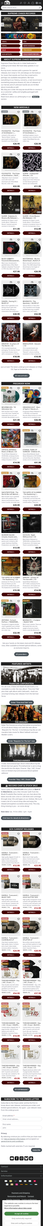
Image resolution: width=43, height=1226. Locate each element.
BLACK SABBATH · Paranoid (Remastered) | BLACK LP (10, 260)
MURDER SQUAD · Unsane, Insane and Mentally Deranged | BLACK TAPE (9, 536)
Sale (4, 50)
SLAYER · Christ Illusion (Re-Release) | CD (31, 217)
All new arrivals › (21, 376)
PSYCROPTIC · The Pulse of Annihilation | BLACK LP (11, 174)
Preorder (27, 50)
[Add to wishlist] (18, 112)
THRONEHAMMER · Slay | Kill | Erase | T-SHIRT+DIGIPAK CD (32, 981)
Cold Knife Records (31, 54)
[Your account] (29, 3)
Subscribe (36, 1150)
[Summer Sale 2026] (21, 36)
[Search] (39, 8)
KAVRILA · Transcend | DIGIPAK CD (10, 854)
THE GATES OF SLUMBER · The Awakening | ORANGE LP (32, 493)
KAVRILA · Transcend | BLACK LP (31, 854)
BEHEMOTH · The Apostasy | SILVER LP (31, 302)
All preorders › (21, 654)
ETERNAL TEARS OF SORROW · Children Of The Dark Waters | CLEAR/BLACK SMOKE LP (32, 451)
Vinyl (4, 42)
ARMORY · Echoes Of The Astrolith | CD (30, 578)
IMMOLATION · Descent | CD (32, 345)
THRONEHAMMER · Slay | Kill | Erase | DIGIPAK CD (10, 1024)
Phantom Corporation (21, 683)
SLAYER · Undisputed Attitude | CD (30, 174)
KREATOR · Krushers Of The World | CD (10, 345)
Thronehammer (21, 760)
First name (7, 1124)
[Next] (40, 25)
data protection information (14, 1139)
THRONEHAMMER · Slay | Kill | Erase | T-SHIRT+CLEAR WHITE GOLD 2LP (10, 981)
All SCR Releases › (21, 1089)
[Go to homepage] (7, 2)
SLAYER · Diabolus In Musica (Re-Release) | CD (10, 217)
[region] (21, 24)
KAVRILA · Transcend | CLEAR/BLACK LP (10, 939)
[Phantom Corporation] (21, 674)
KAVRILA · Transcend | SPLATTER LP (31, 939)
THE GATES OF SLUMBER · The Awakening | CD (11, 578)
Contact (31, 1196)
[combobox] (19, 8)
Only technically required (21, 1218)
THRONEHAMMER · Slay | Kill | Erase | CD (32, 1066)
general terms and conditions (12, 1141)
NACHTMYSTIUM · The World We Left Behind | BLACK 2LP (10, 493)
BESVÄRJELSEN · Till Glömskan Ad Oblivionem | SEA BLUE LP (10, 408)
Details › (11, 148)
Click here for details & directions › (16, 818)
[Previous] (2, 25)
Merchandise (29, 46)
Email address (8, 1116)
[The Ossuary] (21, 712)
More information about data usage (18, 1208)
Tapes (4, 46)
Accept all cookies (21, 1214)
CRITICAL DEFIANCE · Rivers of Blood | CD (9, 451)
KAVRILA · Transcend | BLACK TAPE (10, 896)
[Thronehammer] (21, 751)
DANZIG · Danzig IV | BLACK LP (9, 302)
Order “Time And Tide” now (21, 702)
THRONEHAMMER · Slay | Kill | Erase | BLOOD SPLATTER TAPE (32, 1024)
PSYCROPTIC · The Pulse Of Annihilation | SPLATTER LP (32, 132)
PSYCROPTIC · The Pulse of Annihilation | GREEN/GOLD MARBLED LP (11, 132)
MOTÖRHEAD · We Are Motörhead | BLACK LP (31, 260)
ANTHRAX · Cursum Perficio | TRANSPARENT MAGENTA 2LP (11, 621)
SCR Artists (7, 54)
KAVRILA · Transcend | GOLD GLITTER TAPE (31, 896)
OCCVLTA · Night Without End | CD (29, 536)
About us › (36, 97)
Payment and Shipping (21, 1193)
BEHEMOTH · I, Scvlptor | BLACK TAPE (31, 621)
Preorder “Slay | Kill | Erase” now (21, 779)
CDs (24, 42)
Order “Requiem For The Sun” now (21, 741)
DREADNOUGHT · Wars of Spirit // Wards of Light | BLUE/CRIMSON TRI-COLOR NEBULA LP (31, 408)
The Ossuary (21, 722)
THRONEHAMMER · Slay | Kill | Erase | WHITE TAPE (10, 1066)
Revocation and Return (17, 1196)
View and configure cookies (21, 1223)
